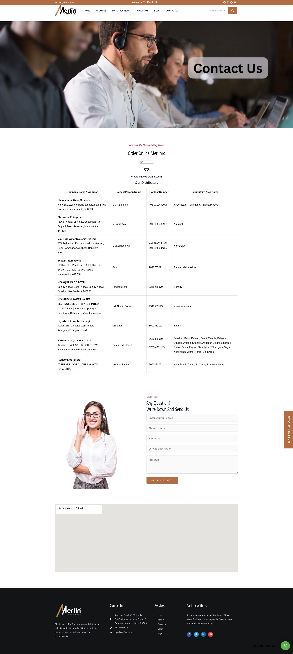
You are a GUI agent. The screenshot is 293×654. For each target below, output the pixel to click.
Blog (157, 10)
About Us (101, 10)
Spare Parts (142, 10)
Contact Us (172, 10)
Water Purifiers (120, 10)
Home (87, 10)
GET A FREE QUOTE (162, 480)
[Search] (232, 10)
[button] (285, 645)
